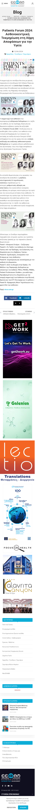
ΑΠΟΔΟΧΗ (23, 807)
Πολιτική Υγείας (7, 624)
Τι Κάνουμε (5, 747)
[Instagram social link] (5, 785)
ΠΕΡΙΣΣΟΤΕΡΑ (11, 807)
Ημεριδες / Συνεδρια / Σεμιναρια (23, 16)
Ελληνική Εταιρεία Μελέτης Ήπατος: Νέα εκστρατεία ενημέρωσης (19, 707)
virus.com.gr (9, 289)
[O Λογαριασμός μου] (33, 3)
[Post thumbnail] (5, 709)
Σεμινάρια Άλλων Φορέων (10, 664)
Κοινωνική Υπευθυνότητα (10, 647)
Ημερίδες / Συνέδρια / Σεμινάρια (18, 54)
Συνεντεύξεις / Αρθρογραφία (11, 638)
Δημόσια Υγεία (7, 655)
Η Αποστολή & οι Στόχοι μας (11, 751)
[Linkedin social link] (11, 785)
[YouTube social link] (8, 785)
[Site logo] (17, 3)
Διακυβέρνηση (6, 754)
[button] (11, 298)
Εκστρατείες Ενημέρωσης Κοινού (12, 651)
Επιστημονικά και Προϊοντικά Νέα (13, 633)
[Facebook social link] (2, 785)
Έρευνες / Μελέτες (8, 642)
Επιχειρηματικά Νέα (8, 629)
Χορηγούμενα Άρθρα (8, 669)
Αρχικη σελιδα (6, 16)
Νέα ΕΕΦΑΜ (6, 673)
